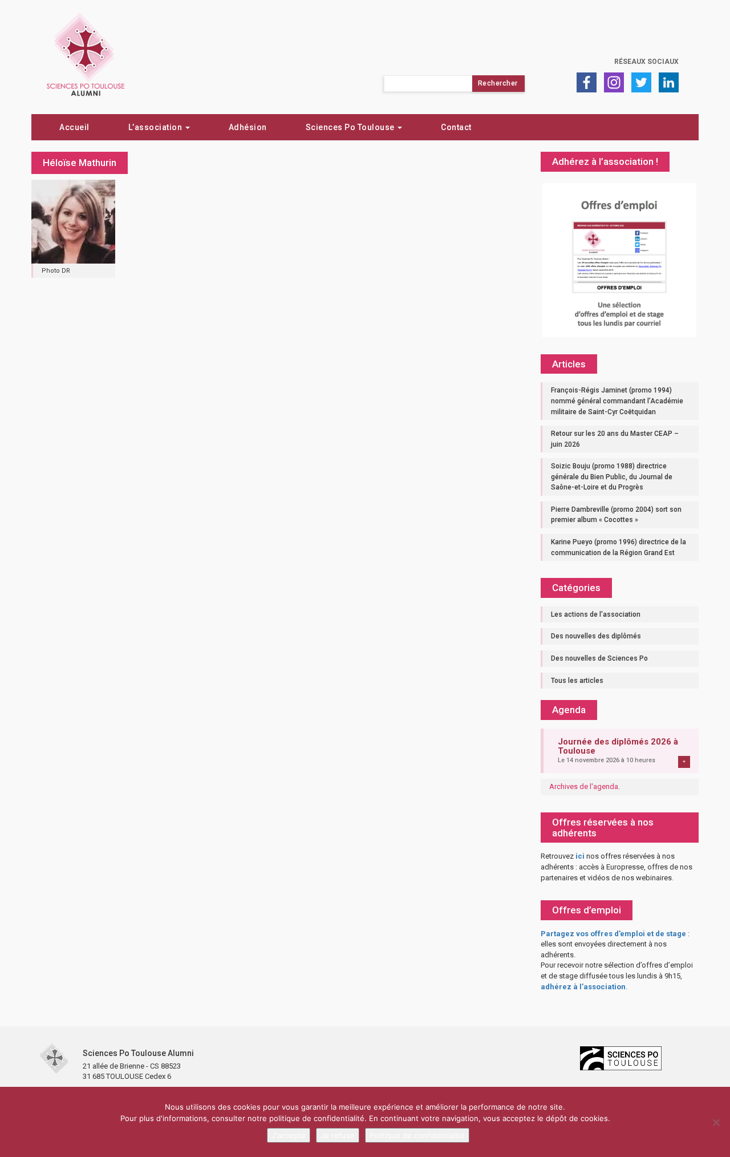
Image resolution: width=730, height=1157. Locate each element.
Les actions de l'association (595, 614)
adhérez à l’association (583, 986)
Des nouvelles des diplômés (596, 636)
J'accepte (288, 1135)
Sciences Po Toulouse (351, 127)
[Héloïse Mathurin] (73, 220)
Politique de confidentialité (417, 1135)
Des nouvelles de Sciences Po (599, 658)
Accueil (74, 127)
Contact (456, 127)
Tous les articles (577, 681)
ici (580, 856)
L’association (156, 127)
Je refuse (338, 1135)
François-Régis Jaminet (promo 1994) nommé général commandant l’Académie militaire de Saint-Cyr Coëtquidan (617, 400)
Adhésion (248, 127)
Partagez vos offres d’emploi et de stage (613, 933)
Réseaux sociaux (646, 62)
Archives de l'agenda (583, 786)
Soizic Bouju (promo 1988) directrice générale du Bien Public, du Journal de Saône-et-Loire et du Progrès (611, 476)
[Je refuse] (715, 1122)
